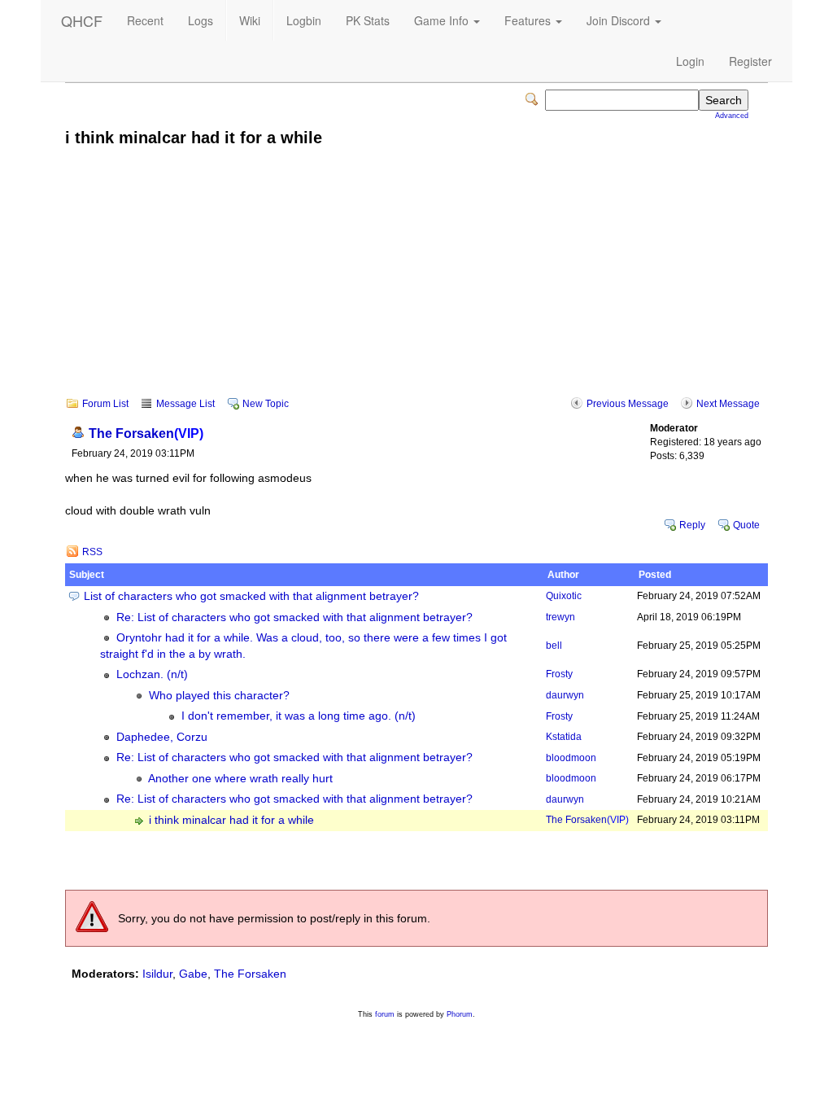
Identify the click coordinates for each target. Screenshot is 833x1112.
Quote (746, 525)
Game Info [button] (443, 20)
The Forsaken (146, 433)
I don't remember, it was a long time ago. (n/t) (298, 716)
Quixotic (564, 596)
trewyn (560, 617)
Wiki (249, 20)
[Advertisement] (416, 283)
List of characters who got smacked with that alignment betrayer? (251, 596)
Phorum (460, 1014)
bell (554, 645)
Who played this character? (219, 696)
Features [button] (529, 20)
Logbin (303, 20)
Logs (200, 20)
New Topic (265, 403)
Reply (692, 525)
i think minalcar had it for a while (231, 820)
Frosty (559, 674)
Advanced (731, 116)
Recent (145, 20)
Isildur (157, 973)
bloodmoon (571, 758)
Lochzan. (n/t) (152, 674)
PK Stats (368, 20)
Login (690, 61)
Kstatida (564, 736)
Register (750, 61)
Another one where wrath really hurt (240, 779)
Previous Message (628, 403)
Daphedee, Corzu (161, 737)
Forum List (105, 403)
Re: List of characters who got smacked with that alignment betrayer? (294, 617)
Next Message (728, 403)
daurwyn (565, 695)
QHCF (81, 20)
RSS (92, 552)
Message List (185, 403)
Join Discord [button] (620, 20)
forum (385, 1014)
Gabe (193, 973)
